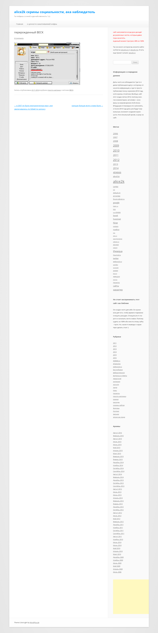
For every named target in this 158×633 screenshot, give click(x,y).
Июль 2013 (117, 492)
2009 (116, 145)
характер (118, 289)
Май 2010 (116, 548)
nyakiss (116, 229)
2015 (115, 355)
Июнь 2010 (117, 545)
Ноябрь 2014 (118, 465)
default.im (116, 193)
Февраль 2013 (118, 501)
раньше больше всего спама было (87, 105)
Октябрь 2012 (118, 510)
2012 (116, 160)
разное (115, 399)
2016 (115, 358)
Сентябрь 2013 (118, 486)
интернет (116, 381)
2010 (116, 150)
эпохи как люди (119, 417)
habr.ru (115, 206)
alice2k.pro (125, 50)
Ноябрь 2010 (118, 539)
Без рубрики (118, 370)
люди (115, 387)
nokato (115, 226)
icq (114, 209)
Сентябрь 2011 (118, 533)
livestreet (117, 219)
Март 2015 (117, 453)
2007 (115, 137)
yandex (115, 265)
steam (115, 248)
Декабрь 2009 (118, 557)
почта (115, 280)
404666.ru (116, 361)
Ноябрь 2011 (118, 527)
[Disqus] (58, 142)
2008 (115, 141)
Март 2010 (117, 554)
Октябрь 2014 (118, 468)
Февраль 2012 (118, 522)
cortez (115, 186)
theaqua (117, 251)
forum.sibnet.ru (119, 199)
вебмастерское (119, 373)
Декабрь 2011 (118, 525)
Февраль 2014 (118, 477)
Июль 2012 (117, 516)
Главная (19, 24)
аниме (115, 270)
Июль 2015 (117, 442)
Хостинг (116, 411)
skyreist (116, 245)
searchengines (117, 239)
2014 (115, 168)
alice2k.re (132, 53)
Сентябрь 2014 (118, 471)
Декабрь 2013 (118, 480)
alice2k (118, 181)
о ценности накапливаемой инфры (42, 24)
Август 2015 (117, 439)
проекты (116, 282)
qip (114, 233)
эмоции (116, 414)
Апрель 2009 (118, 569)
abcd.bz (116, 176)
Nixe (115, 222)
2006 (115, 133)
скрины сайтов (118, 405)
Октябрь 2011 (118, 530)
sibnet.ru (116, 242)
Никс (115, 390)
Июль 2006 (117, 572)
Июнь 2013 (117, 495)
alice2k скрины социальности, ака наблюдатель (54, 12)
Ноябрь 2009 (118, 560)
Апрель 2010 (118, 551)
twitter (116, 258)
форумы (116, 408)
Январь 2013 (118, 504)
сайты (116, 286)
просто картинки (54, 90)
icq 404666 (117, 212)
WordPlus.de (34, 622)
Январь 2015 (118, 459)
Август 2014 (117, 474)
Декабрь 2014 (118, 462)
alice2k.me (134, 50)
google (116, 202)
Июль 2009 (117, 563)
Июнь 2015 (117, 445)
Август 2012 (117, 513)
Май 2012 (116, 519)
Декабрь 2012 (118, 507)
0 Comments (19, 38)
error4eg (116, 196)
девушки (116, 276)
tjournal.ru (117, 255)
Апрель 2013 (118, 498)
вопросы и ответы (120, 376)
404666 (117, 172)
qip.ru (115, 236)
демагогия (117, 378)
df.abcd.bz (117, 364)
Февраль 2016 (118, 436)
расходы (116, 402)
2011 (115, 155)
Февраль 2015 (118, 456)
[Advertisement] (134, 596)
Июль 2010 (117, 542)
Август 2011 (117, 536)
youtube (115, 268)
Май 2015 (116, 447)
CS (114, 190)
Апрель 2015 (118, 450)
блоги (115, 274)
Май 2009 (116, 566)
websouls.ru (117, 261)
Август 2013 (117, 489)
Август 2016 (117, 433)
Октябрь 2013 (118, 483)
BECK (71, 90)
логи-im (116, 384)
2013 (115, 164)
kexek (115, 215)
